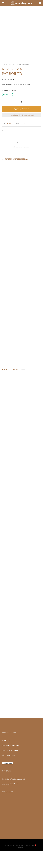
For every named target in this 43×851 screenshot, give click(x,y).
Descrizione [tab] (21, 143)
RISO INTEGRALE (9, 709)
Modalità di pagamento (10, 745)
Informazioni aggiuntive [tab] (22, 147)
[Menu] (3, 3)
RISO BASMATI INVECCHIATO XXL (10, 541)
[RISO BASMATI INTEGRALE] (31, 628)
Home (4, 64)
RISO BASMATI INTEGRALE (28, 710)
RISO (9, 64)
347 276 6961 (14, 784)
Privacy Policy (8, 763)
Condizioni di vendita (10, 750)
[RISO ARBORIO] (31, 179)
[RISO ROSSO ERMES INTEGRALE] (31, 459)
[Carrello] (39, 3)
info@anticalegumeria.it (16, 779)
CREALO (21, 847)
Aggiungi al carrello (21, 109)
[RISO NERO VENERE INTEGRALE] (11, 179)
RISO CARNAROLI (9, 361)
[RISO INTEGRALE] (11, 628)
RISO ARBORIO (28, 192)
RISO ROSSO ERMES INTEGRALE (30, 541)
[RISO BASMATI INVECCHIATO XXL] (11, 459)
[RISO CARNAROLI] (11, 280)
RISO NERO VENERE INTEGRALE (10, 193)
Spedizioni (6, 740)
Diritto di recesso (8, 755)
